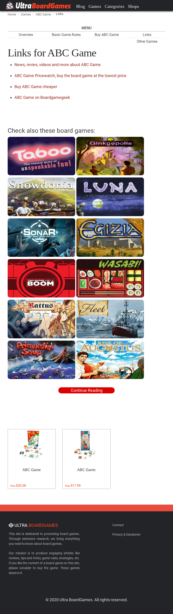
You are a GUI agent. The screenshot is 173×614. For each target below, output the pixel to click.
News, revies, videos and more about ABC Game (57, 64)
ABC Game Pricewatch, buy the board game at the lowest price (70, 75)
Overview (26, 35)
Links (147, 35)
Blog (80, 6)
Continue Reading (86, 390)
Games (95, 6)
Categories (114, 6)
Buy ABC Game (107, 35)
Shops (133, 6)
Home (12, 14)
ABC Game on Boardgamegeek (42, 97)
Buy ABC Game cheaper (35, 86)
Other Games (147, 41)
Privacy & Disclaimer (126, 534)
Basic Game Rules (66, 35)
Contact (118, 525)
